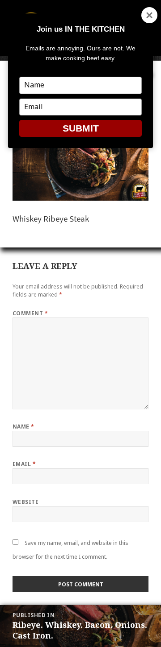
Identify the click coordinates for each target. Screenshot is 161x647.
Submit (81, 128)
